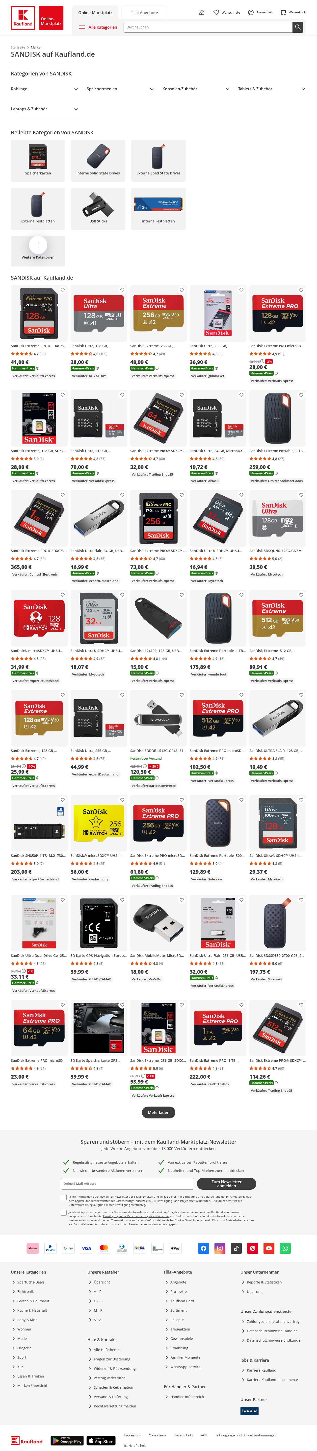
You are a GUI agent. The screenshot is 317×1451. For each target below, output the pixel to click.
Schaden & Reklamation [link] (113, 1387)
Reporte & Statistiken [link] (264, 1282)
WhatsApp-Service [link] (185, 1366)
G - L (97, 1301)
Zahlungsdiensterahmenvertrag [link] (273, 1321)
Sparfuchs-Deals (31, 1282)
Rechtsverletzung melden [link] (115, 1406)
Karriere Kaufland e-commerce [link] (272, 1379)
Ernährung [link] (179, 1348)
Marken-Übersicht (32, 1385)
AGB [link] (204, 1435)
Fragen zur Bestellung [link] (112, 1359)
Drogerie (24, 1348)
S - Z (97, 1319)
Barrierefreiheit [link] (135, 1445)
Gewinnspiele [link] (181, 1338)
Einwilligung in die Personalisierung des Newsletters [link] (136, 1216)
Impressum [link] (132, 1435)
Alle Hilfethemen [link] (108, 1349)
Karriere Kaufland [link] (261, 1370)
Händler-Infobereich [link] (187, 1396)
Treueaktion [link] (180, 1329)
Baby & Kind (27, 1319)
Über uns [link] (254, 1291)
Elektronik (25, 1291)
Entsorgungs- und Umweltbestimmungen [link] (245, 1435)
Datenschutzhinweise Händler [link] (272, 1331)
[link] (144, 12)
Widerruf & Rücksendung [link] (115, 1368)
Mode (22, 1338)
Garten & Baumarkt (33, 1301)
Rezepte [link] (177, 1319)
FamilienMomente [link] (185, 1357)
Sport (21, 1357)
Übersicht (102, 1282)
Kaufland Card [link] (182, 1301)
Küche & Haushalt (32, 1310)
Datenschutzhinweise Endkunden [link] (275, 1340)
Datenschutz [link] (183, 1435)
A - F (97, 1291)
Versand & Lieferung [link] (111, 1396)
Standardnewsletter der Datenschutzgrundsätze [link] (115, 1201)
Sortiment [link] (178, 1310)
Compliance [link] (157, 1435)
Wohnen (24, 1329)
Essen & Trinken (30, 1376)
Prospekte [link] (178, 1291)
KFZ (20, 1366)
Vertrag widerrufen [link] (110, 1378)
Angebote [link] (178, 1282)
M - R (98, 1310)
